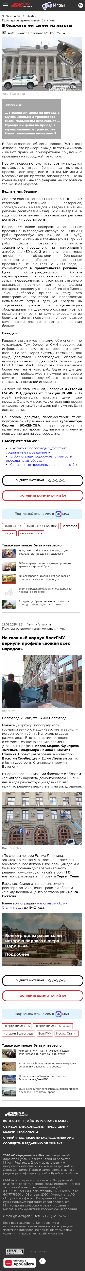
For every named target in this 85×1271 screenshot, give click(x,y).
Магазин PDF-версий (20, 1132)
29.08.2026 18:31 (13, 624)
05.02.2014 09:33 (13, 16)
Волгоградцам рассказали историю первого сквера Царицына (33, 940)
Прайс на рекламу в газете (45, 1121)
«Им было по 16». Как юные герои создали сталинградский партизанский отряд (44, 1052)
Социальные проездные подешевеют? (42, 465)
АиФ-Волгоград (13, 94)
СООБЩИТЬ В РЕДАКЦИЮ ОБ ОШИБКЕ (32, 1143)
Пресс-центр (57, 1126)
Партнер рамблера (37, 1251)
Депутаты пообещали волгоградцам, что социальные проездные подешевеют (44, 552)
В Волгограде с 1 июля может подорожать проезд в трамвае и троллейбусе (45, 577)
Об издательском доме (23, 1126)
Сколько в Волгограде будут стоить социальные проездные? (37, 450)
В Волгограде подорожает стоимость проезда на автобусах (39, 458)
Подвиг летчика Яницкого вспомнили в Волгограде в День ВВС (43, 1078)
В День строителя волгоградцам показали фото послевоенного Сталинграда (48, 1090)
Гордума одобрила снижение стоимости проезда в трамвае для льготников (44, 603)
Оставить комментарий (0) (43, 495)
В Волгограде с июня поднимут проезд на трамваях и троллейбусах (45, 565)
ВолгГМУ (8, 711)
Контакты (11, 1121)
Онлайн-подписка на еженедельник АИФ (38, 1138)
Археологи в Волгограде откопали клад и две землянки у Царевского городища (47, 1065)
